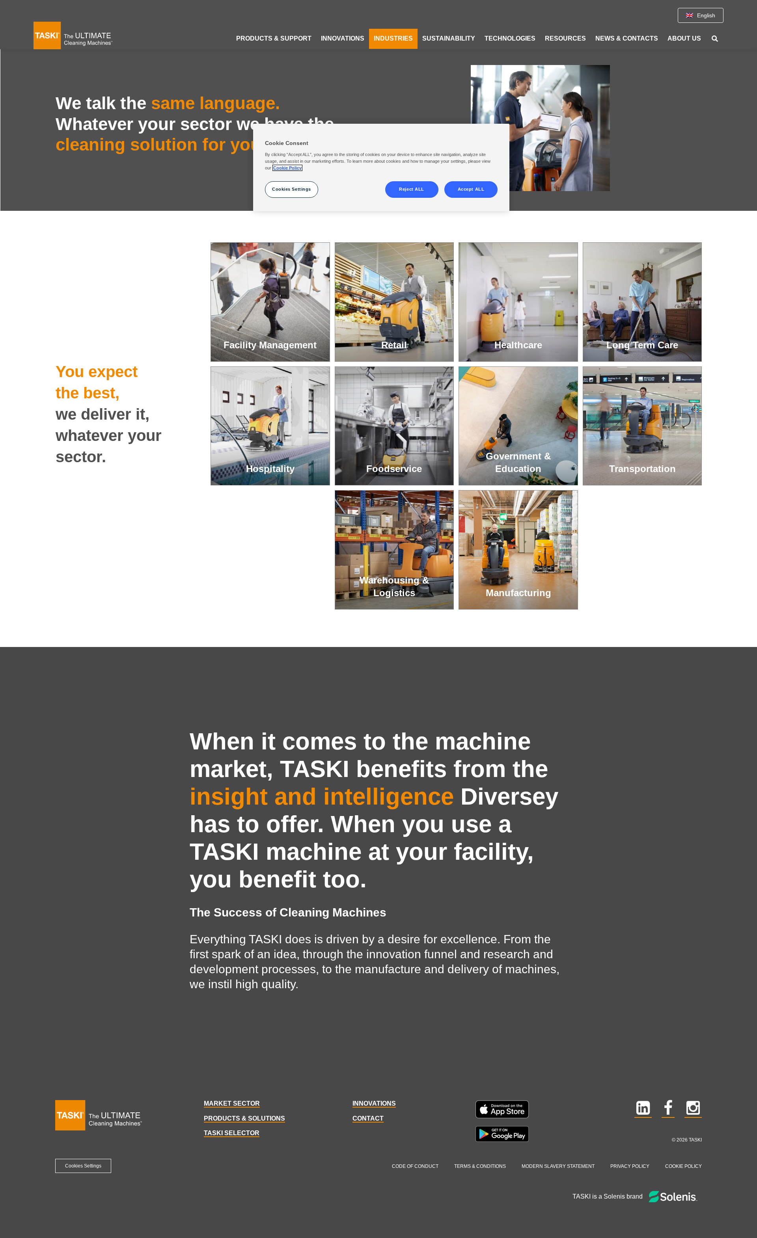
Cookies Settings (83, 1166)
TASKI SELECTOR (231, 1133)
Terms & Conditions (480, 1166)
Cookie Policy (683, 1166)
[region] (381, 167)
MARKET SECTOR (232, 1103)
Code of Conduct (415, 1166)
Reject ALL (411, 189)
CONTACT (368, 1118)
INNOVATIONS (374, 1103)
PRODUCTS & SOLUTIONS (244, 1118)
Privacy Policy (629, 1166)
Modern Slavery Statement (558, 1166)
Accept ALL (471, 189)
